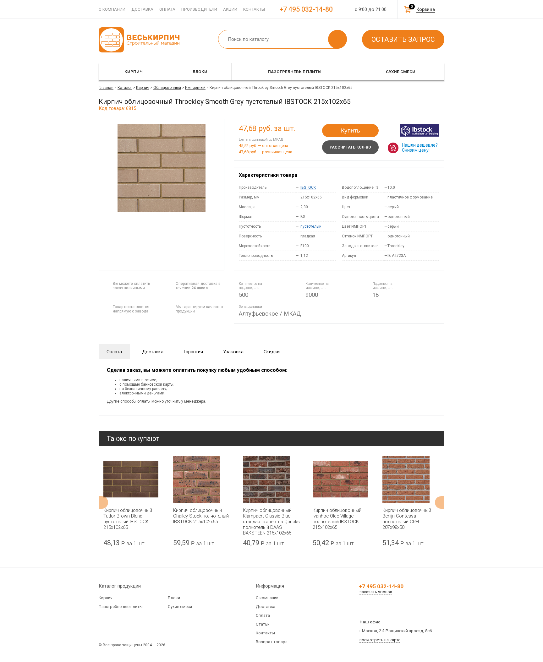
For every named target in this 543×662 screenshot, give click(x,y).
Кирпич (133, 71)
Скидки (272, 352)
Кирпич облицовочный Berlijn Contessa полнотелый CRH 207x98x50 (406, 518)
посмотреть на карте (379, 640)
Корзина (425, 9)
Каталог (125, 87)
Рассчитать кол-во (350, 147)
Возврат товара (272, 641)
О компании (112, 9)
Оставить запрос (403, 39)
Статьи (263, 624)
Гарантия (193, 352)
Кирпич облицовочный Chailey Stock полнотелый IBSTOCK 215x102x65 (201, 515)
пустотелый (310, 226)
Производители (199, 9)
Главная (106, 87)
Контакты (254, 9)
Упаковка (233, 352)
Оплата (167, 9)
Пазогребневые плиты (294, 71)
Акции (230, 9)
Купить (350, 130)
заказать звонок (375, 591)
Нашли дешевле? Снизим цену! (420, 148)
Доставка (142, 9)
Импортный (195, 87)
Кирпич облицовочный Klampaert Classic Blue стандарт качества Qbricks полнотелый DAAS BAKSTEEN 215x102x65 (271, 521)
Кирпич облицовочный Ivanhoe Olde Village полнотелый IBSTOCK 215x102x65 (337, 518)
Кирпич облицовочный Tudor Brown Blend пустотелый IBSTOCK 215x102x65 (127, 518)
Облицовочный (167, 87)
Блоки (200, 71)
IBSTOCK (308, 187)
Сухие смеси (400, 71)
